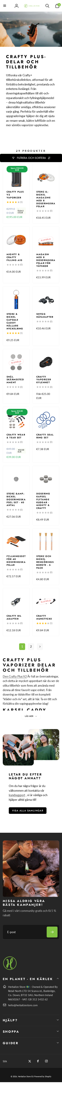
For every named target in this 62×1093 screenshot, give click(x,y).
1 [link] (22, 646)
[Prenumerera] (52, 932)
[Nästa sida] (40, 646)
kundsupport (17, 795)
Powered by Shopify (42, 1076)
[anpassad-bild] (10, 969)
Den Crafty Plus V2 (15, 676)
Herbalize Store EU (26, 1076)
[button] (5, 6)
